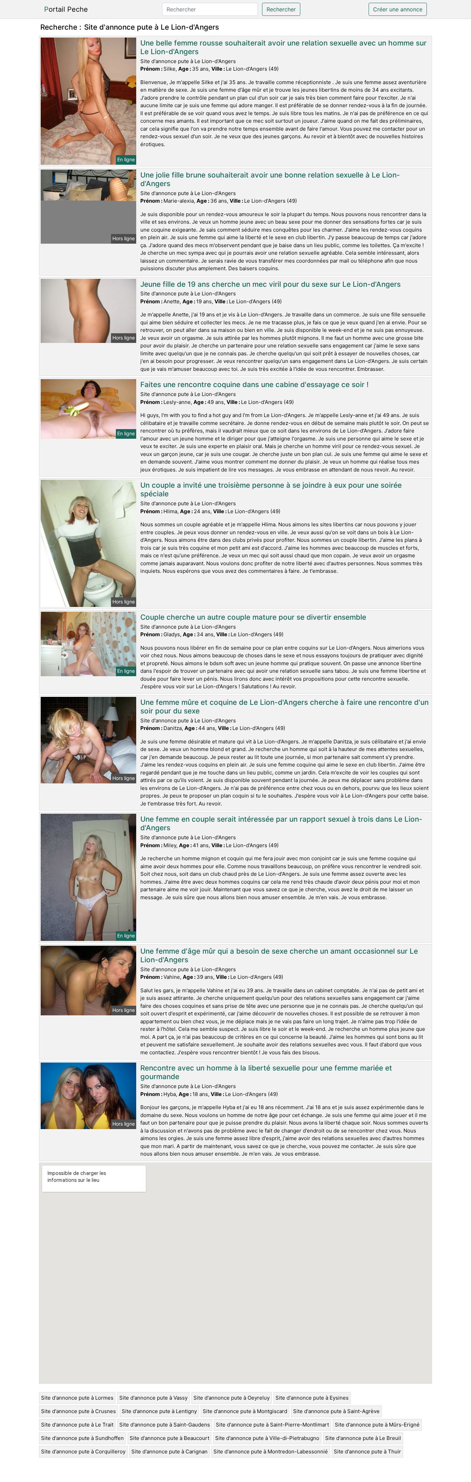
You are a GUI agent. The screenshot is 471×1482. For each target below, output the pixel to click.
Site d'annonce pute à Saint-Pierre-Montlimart (272, 1424)
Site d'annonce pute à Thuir (367, 1451)
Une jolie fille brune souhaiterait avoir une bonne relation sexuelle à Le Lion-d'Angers (270, 179)
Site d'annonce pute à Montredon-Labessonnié (270, 1451)
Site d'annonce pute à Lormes (77, 1397)
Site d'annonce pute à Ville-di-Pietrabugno (267, 1438)
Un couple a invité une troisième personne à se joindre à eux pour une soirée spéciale (271, 489)
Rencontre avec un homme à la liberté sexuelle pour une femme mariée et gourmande (266, 1072)
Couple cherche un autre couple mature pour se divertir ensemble (253, 617)
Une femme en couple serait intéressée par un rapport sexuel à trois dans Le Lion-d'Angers (281, 823)
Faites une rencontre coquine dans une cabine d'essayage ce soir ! (254, 384)
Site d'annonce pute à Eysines (312, 1397)
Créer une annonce (397, 9)
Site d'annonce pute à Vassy (153, 1397)
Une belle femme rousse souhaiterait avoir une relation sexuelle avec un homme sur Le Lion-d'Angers (283, 47)
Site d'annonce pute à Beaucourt (169, 1438)
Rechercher (281, 9)
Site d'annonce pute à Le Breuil (363, 1438)
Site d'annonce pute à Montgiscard (245, 1411)
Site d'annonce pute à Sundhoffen (82, 1438)
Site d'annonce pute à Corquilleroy (83, 1451)
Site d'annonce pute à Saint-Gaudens (164, 1424)
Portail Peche (66, 9)
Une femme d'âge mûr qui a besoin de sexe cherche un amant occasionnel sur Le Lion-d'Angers (279, 955)
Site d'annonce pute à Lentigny (159, 1411)
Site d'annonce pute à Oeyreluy (231, 1397)
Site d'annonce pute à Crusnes (78, 1411)
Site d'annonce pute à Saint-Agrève (336, 1411)
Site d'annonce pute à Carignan (169, 1451)
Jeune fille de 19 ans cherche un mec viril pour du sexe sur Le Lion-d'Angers (270, 284)
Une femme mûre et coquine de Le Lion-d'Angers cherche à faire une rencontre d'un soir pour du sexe (284, 706)
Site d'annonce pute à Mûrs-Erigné (377, 1424)
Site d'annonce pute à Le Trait (77, 1424)
